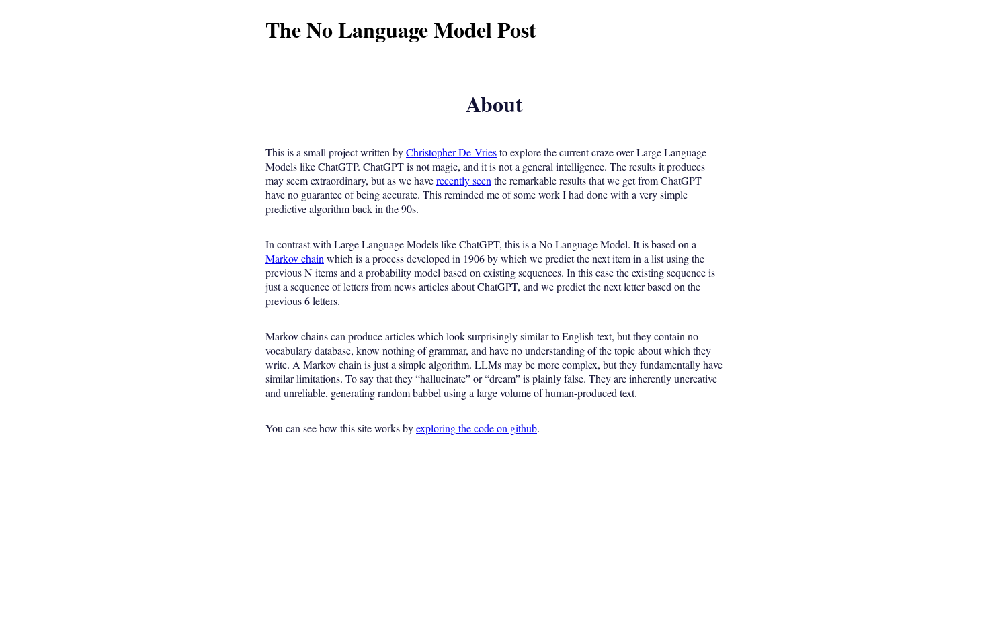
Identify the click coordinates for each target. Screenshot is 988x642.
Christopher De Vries (451, 152)
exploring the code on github (476, 428)
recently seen (463, 180)
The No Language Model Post (400, 29)
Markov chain (294, 258)
